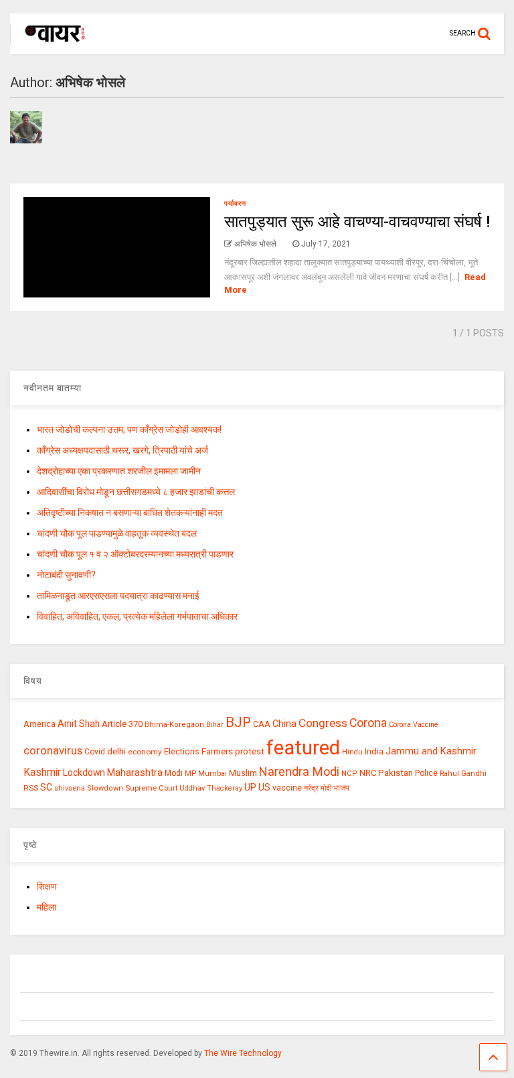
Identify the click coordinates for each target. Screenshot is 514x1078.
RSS (30, 788)
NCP (349, 773)
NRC (367, 773)
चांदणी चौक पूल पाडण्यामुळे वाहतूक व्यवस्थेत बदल (117, 533)
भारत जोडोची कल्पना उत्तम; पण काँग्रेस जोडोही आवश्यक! (129, 429)
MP (190, 773)
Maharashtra (135, 772)
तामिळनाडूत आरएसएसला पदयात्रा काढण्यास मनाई (118, 595)
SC (46, 787)
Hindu (352, 752)
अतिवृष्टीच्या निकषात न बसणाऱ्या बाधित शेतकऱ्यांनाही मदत (130, 512)
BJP (238, 722)
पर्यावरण (235, 203)
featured (303, 747)
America (39, 724)
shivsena (69, 788)
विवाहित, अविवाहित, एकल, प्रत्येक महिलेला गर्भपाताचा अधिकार (137, 616)
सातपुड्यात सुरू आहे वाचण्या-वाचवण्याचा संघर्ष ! (357, 221)
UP (250, 787)
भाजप (341, 788)
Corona (368, 723)
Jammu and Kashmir (431, 751)
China (284, 723)
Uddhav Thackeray (210, 788)
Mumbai (212, 773)
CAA (261, 724)
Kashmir (42, 772)
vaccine (287, 788)
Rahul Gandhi (463, 773)
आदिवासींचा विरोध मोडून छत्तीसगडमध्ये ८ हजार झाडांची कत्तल (136, 491)
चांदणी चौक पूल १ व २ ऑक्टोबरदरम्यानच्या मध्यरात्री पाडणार (135, 554)
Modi (174, 773)
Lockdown (84, 772)
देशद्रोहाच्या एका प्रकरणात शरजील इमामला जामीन (119, 471)
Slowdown (105, 788)
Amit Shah (79, 723)
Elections (181, 751)
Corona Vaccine (413, 724)
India (374, 751)
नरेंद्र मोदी (317, 788)
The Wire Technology (243, 1053)
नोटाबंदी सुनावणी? (66, 574)
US (264, 787)
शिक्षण (47, 886)
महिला (46, 907)
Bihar (215, 724)
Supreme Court (151, 788)
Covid (94, 751)
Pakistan (395, 772)
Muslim (243, 773)
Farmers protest (232, 751)
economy (145, 751)
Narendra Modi (299, 771)
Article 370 (122, 724)
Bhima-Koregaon (174, 724)
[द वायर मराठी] (48, 44)
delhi (116, 751)
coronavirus (52, 750)
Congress (322, 723)
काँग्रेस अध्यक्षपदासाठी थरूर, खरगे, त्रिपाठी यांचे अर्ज (122, 450)
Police (426, 773)
